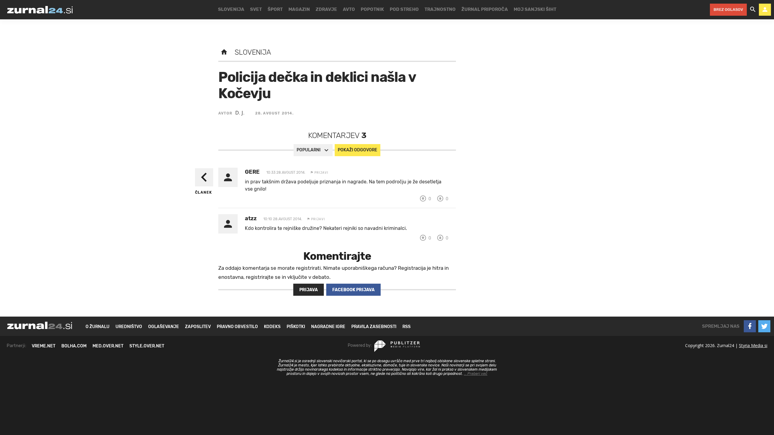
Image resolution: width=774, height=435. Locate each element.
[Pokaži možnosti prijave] (765, 10)
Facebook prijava (353, 289)
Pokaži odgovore (357, 150)
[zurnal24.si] (40, 9)
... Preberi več (475, 374)
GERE (252, 172)
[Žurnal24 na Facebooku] (750, 326)
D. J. (240, 112)
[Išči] (753, 10)
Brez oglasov (728, 9)
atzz (251, 218)
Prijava (308, 289)
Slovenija (253, 52)
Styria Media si (753, 345)
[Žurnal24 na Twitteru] (764, 326)
